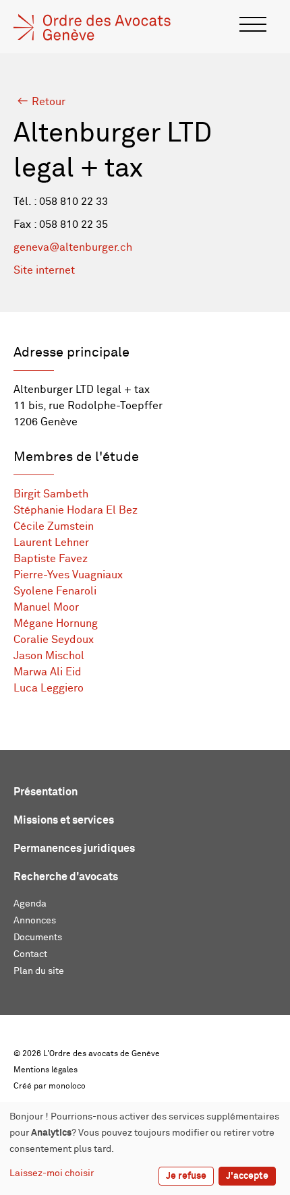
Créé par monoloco (49, 1086)
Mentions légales (45, 1070)
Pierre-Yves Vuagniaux (68, 575)
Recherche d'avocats (65, 876)
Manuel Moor (46, 607)
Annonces (34, 920)
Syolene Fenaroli (54, 591)
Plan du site (38, 971)
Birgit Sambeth (50, 494)
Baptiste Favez (50, 558)
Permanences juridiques (74, 848)
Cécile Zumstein (53, 526)
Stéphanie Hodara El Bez (75, 510)
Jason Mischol (48, 655)
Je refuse (186, 1176)
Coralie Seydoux (53, 639)
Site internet (44, 270)
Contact (30, 954)
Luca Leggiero (48, 688)
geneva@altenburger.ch (72, 247)
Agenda (30, 904)
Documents (37, 937)
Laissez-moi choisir (51, 1173)
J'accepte (247, 1176)
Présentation (45, 792)
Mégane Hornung (55, 623)
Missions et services (63, 820)
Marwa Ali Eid (47, 672)
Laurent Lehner (51, 542)
